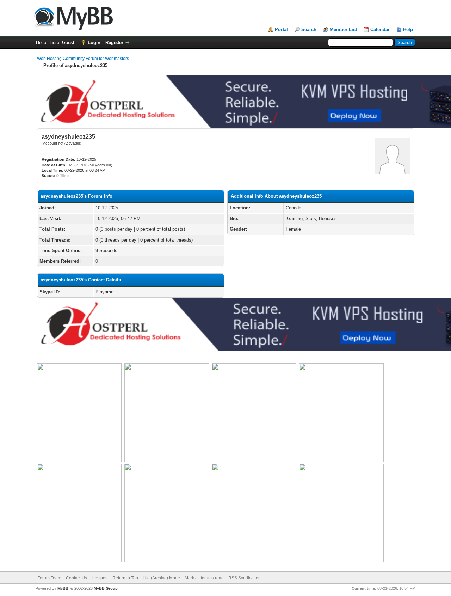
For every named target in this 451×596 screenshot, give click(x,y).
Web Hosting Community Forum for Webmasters (83, 58)
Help (408, 29)
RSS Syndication (244, 578)
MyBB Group (106, 588)
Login (94, 42)
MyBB (62, 588)
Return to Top (125, 578)
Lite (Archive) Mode (161, 578)
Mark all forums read (204, 578)
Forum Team (49, 578)
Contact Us (76, 578)
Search (308, 29)
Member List (343, 29)
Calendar (380, 29)
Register (114, 42)
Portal (281, 29)
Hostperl (100, 578)
